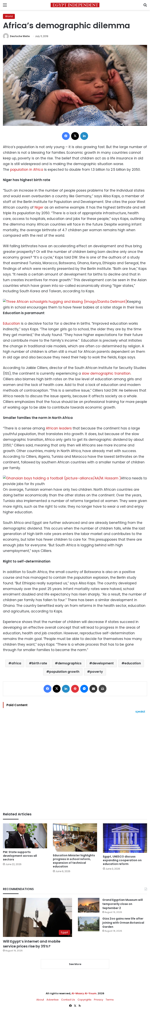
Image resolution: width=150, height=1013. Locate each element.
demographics (69, 663)
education (132, 663)
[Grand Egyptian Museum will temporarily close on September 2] (88, 905)
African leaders (59, 428)
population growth (64, 671)
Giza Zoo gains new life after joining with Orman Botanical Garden (123, 923)
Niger (39, 207)
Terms (110, 999)
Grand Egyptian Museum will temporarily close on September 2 (122, 904)
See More (75, 964)
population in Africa (26, 169)
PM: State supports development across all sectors (20, 855)
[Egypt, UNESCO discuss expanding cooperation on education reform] (125, 838)
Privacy (98, 999)
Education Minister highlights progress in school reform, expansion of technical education (74, 860)
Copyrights (84, 999)
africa (16, 663)
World (9, 16)
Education (11, 323)
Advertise (52, 999)
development (103, 663)
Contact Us (68, 999)
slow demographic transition (106, 373)
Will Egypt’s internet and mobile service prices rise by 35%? (31, 944)
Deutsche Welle (20, 36)
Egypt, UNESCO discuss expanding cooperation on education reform (122, 860)
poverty (96, 671)
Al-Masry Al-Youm (83, 993)
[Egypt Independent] (75, 5)
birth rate (39, 663)
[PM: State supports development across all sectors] (25, 835)
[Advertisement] (75, 763)
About (40, 999)
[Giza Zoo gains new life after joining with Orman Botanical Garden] (88, 924)
